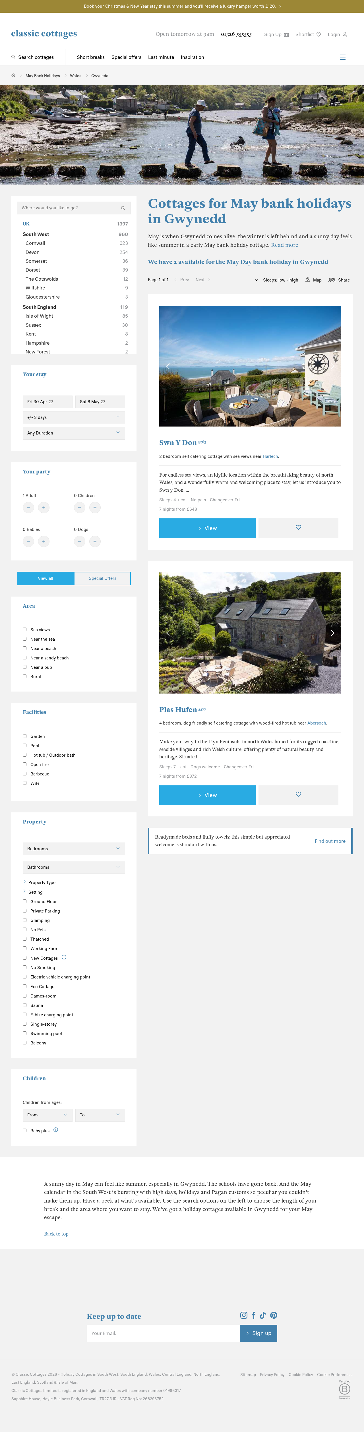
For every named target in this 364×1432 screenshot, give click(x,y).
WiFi (34, 783)
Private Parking (44, 911)
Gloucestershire (77, 297)
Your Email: (103, 1333)
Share (344, 280)
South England (75, 307)
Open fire (39, 764)
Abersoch (316, 723)
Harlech (270, 456)
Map (317, 280)
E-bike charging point (51, 1014)
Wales (154, 1374)
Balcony (37, 1043)
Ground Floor (43, 901)
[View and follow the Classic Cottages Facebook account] (254, 1317)
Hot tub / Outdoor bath (52, 755)
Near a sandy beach (49, 658)
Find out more (330, 841)
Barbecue (39, 774)
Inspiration (192, 57)
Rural (35, 676)
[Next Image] (331, 366)
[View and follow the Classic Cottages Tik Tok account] (263, 1317)
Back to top (56, 1234)
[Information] (64, 957)
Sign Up (273, 34)
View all (45, 578)
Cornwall (77, 243)
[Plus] (43, 507)
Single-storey (43, 1024)
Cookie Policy (301, 1374)
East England (23, 1382)
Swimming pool (45, 1033)
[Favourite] (298, 528)
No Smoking (42, 967)
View (210, 528)
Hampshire (77, 343)
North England (206, 1374)
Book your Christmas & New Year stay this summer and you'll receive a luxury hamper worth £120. (180, 6)
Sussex (77, 325)
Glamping (39, 920)
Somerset (77, 261)
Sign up (262, 1333)
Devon (77, 252)
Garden (37, 736)
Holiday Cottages (76, 1374)
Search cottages (36, 57)
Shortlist (305, 34)
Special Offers (102, 578)
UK (75, 224)
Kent (77, 334)
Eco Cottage (41, 986)
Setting (35, 892)
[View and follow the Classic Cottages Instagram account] (243, 1317)
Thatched (39, 939)
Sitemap (248, 1374)
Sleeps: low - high (280, 280)
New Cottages (44, 958)
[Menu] (343, 57)
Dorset (77, 270)
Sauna (36, 1005)
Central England (176, 1374)
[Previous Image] (169, 366)
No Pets (37, 929)
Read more (284, 245)
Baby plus (39, 1130)
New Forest (77, 352)
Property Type (41, 882)
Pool (34, 745)
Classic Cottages (31, 1374)
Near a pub (40, 667)
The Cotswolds (77, 279)
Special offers (126, 57)
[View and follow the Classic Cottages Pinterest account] (273, 1317)
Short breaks (91, 57)
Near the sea (42, 639)
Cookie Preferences (335, 1374)
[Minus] (28, 507)
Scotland (45, 1382)
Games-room (43, 996)
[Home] (13, 75)
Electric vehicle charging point (59, 977)
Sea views (39, 629)
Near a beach (42, 648)
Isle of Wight (77, 316)
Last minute (161, 57)
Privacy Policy (272, 1374)
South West (75, 234)
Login (334, 34)
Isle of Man (67, 1382)
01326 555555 (236, 34)
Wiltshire (77, 288)
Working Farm (44, 948)
